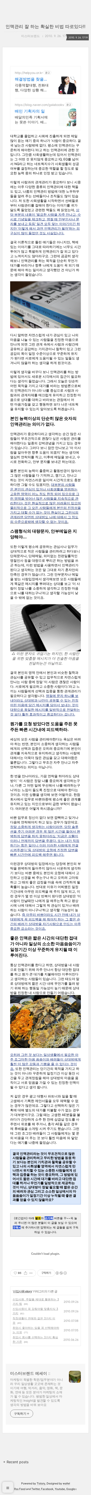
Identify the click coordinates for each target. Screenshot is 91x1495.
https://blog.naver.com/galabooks (39, 105)
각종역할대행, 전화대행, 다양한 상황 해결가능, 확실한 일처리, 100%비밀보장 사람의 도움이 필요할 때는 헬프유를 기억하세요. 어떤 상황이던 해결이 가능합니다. (32, 87)
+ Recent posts (15, 1462)
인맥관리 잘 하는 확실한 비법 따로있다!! (45, 26)
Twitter (35, 1489)
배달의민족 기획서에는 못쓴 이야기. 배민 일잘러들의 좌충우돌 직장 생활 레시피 (31, 119)
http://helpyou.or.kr (29, 73)
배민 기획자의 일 (30, 111)
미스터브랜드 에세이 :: (30, 1373)
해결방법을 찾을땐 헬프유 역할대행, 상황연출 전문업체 (31, 79)
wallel (66, 1483)
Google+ (71, 1489)
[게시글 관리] (31, 1273)
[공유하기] (25, 1273)
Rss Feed (19, 1489)
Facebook (47, 1489)
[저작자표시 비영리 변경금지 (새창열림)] (61, 1273)
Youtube (60, 1489)
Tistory (41, 1483)
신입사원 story (22, 1291)
